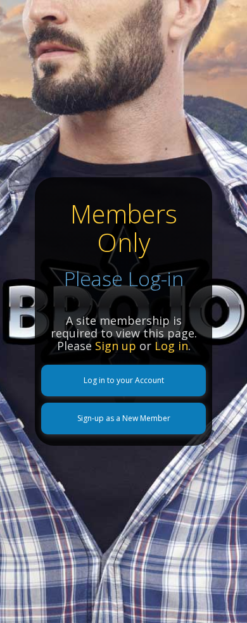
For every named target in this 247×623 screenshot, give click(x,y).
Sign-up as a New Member (123, 418)
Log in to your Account (124, 380)
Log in (171, 345)
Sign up (115, 345)
